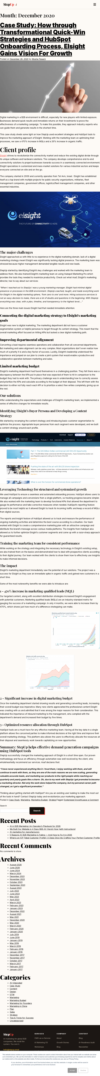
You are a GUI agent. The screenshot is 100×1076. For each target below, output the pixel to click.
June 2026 (15, 867)
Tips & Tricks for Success (22, 1018)
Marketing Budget (39, 800)
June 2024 (15, 870)
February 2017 (16, 966)
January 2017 (16, 969)
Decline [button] (83, 1070)
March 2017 (15, 963)
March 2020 (15, 926)
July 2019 (14, 934)
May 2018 (14, 943)
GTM (12, 994)
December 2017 (17, 955)
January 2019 (16, 940)
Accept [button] (72, 1070)
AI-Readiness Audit (87, 1042)
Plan (12, 1009)
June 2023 (15, 894)
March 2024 (15, 873)
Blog (58, 1047)
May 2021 (14, 917)
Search (3, 805)
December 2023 (17, 876)
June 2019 (15, 937)
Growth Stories (63, 1042)
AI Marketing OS (41, 1042)
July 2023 (14, 891)
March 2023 (15, 902)
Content (13, 989)
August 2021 (15, 914)
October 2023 (16, 882)
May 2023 (14, 897)
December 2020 (17, 920)
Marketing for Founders (21, 1003)
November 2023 (17, 879)
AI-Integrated (16, 983)
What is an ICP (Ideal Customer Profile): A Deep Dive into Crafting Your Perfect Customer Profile (55, 838)
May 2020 (14, 923)
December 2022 (17, 911)
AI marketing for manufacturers (24, 832)
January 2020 (16, 931)
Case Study (14, 800)
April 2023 (14, 899)
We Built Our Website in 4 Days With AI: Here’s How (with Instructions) (43, 829)
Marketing (25, 800)
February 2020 (17, 929)
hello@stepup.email (11, 1050)
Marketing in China (18, 1006)
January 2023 (16, 908)
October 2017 (16, 961)
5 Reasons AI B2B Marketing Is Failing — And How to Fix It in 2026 (41, 835)
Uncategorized (16, 1021)
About (59, 1038)
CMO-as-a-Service (42, 1038)
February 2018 (16, 949)
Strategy (52, 800)
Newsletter (83, 1047)
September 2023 (17, 885)
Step (8, 4)
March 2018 (15, 946)
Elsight (3, 155)
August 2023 (15, 888)
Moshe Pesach (39, 59)
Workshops (39, 1047)
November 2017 (17, 958)
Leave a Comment (90, 800)
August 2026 (16, 865)
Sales (12, 1012)
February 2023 (16, 905)
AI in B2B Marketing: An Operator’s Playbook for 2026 (35, 826)
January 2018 (16, 952)
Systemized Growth (73, 800)
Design (13, 991)
